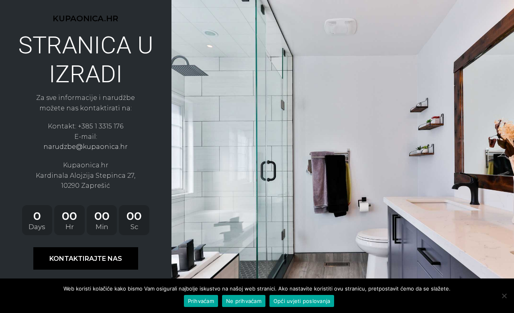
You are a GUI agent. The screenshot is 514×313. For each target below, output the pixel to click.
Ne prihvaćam (243, 301)
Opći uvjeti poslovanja (301, 301)
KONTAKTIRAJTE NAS (85, 258)
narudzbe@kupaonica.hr (85, 146)
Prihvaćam (201, 301)
